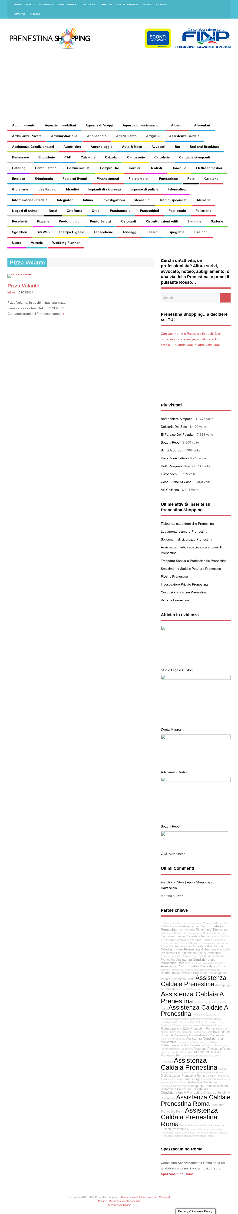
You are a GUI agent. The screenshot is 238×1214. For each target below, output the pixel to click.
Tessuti (153, 232)
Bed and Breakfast (204, 146)
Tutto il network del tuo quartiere (139, 1197)
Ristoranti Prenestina (190, 989)
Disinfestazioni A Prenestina (187, 946)
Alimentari (202, 125)
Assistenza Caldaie (184, 136)
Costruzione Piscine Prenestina (184, 592)
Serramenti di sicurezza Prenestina (186, 539)
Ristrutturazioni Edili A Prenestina (198, 953)
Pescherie (20, 221)
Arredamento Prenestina (201, 1129)
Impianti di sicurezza (104, 189)
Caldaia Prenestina (171, 926)
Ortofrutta (74, 211)
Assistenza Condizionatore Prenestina (192, 947)
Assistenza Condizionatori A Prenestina (192, 927)
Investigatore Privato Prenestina (184, 584)
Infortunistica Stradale (29, 200)
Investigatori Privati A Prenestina (205, 963)
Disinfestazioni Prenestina (206, 1035)
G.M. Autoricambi (173, 854)
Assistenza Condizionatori (33, 146)
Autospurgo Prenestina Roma (208, 1086)
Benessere (20, 157)
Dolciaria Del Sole (174, 426)
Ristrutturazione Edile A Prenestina (184, 973)
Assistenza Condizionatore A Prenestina (184, 1090)
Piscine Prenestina (174, 576)
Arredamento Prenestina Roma (204, 1025)
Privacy (35, 14)
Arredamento (126, 136)
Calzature (88, 157)
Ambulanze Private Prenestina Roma (181, 933)
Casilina (161, 4)
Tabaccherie (103, 232)
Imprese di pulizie (144, 189)
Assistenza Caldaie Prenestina (193, 981)
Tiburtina (105, 4)
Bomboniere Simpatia (176, 419)
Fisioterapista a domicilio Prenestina (187, 523)
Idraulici (72, 189)
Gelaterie (211, 178)
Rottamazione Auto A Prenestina (179, 956)
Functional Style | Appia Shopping (185, 882)
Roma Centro (67, 4)
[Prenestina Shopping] (122, 47)
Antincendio (97, 136)
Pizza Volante (23, 286)
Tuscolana (87, 4)
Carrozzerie (136, 157)
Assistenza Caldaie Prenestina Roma (195, 1100)
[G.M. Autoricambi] (194, 835)
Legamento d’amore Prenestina (184, 531)
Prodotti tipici (69, 221)
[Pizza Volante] (19, 274)
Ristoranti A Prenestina (176, 1089)
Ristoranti (128, 221)
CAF (67, 157)
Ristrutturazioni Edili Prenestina (182, 1045)
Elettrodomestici (209, 168)
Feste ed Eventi (75, 178)
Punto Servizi (100, 221)
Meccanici (142, 200)
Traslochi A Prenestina (173, 1025)
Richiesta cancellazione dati (124, 1201)
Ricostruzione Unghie (119, 1205)
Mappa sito (165, 1197)
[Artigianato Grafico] (196, 738)
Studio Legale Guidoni (177, 670)
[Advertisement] (152, 81)
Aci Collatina (170, 490)
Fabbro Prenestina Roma (183, 943)
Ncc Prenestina (186, 929)
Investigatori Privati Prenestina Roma (202, 1072)
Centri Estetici (46, 168)
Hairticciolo (169, 888)
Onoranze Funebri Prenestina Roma (185, 936)
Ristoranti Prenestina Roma (212, 1048)
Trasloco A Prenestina (204, 1015)
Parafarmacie (120, 211)
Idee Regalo (47, 189)
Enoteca (18, 178)
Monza (30, 4)
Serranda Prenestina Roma (205, 1019)
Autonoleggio (101, 146)
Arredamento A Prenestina (205, 969)
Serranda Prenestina (196, 1055)
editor (11, 292)
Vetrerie (37, 243)
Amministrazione (64, 136)
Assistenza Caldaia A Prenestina (192, 997)
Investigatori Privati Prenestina (178, 1022)
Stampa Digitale (71, 232)
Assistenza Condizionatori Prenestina (192, 1040)
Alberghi (178, 125)
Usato (16, 243)
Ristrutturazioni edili (161, 221)
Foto (191, 178)
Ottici (96, 211)
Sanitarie (194, 221)
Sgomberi (19, 232)
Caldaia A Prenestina (217, 1075)
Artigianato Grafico (174, 772)
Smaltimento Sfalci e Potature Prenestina (191, 568)
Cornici (134, 168)
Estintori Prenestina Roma (175, 969)
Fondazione (168, 178)
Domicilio (179, 168)
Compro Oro (109, 168)
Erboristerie (44, 178)
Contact (19, 14)
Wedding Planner (65, 243)
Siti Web (43, 232)
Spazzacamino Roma (177, 1174)
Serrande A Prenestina (215, 923)
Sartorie (217, 221)
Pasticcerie (177, 211)
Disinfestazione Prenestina (199, 1082)
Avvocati (158, 146)
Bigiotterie (46, 157)
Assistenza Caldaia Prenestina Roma (189, 1117)
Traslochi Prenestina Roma (197, 1031)
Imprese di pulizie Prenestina (177, 1052)
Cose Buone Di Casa (176, 482)
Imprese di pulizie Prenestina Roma (194, 1135)
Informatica (177, 189)
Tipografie (176, 232)
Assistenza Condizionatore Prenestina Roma (188, 961)
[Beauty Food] (196, 780)
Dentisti (156, 168)
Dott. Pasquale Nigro (176, 466)
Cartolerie (162, 157)
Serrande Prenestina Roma (195, 1125)
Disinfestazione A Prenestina (177, 1048)
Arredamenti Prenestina (174, 1086)
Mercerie (204, 200)
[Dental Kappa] (196, 678)
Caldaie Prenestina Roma (210, 1022)
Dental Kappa (171, 729)
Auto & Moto (132, 146)
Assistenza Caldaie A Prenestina (194, 1010)
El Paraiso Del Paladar (177, 434)
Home (17, 4)
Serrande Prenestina (214, 933)
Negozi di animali (25, 211)
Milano (147, 4)
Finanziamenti (108, 178)
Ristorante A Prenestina (212, 929)
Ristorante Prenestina (173, 1038)
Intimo (88, 200)
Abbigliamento (23, 125)
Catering (19, 168)
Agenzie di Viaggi (99, 125)
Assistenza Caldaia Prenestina (189, 1063)
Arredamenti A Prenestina (175, 1019)
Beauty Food (170, 442)
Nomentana (46, 4)
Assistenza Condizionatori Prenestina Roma (193, 966)
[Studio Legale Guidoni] (194, 629)
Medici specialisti (174, 200)
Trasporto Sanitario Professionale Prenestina (194, 561)
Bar (177, 146)
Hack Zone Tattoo (174, 458)
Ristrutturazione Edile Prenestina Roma (187, 1028)
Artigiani (153, 136)
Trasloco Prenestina (215, 1045)
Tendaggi (129, 232)
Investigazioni (113, 200)
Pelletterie (203, 211)
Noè (180, 896)
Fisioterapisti (139, 178)
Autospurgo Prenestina (200, 1079)
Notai (53, 211)
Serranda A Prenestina (188, 939)
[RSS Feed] (224, 5)
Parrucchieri (149, 211)
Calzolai (111, 157)
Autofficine (72, 146)
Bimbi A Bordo (171, 450)
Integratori (65, 200)
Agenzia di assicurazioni (142, 125)
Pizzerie (43, 221)
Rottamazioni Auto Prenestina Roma (198, 1042)
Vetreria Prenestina (175, 600)
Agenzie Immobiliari (60, 125)
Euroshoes (169, 474)
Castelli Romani (127, 4)
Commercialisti (78, 168)
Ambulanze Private (27, 136)
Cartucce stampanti (194, 157)
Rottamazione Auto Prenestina (191, 1132)
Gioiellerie (20, 189)
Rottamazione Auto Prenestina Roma (181, 923)
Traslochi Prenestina (172, 1079)
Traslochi (201, 232)
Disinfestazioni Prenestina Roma (183, 1075)
